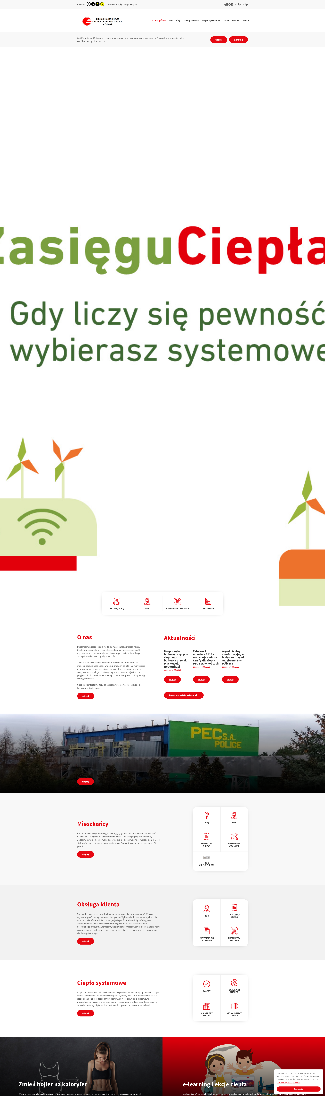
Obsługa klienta (191, 20)
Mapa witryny (130, 4)
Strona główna (158, 20)
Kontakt (236, 20)
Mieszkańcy (174, 20)
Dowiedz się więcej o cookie (288, 1083)
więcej (218, 39)
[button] (228, 4)
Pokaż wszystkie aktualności (184, 695)
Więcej (246, 20)
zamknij (238, 39)
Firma (226, 20)
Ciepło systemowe (211, 20)
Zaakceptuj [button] (298, 1089)
